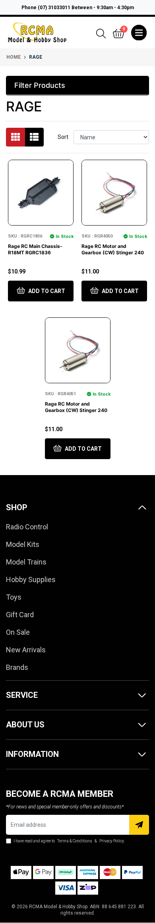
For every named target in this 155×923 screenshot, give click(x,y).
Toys (13, 597)
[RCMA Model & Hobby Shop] (37, 32)
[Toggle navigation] (139, 32)
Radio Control (27, 527)
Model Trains (26, 562)
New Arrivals (26, 650)
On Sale (18, 632)
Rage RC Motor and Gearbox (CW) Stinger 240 (112, 249)
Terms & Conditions (74, 841)
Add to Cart (46, 291)
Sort (63, 137)
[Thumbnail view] (15, 137)
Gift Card (20, 614)
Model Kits (22, 544)
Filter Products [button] (39, 85)
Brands (17, 667)
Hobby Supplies (31, 579)
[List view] (34, 137)
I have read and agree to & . (68, 841)
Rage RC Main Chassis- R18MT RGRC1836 (35, 249)
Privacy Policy (111, 841)
